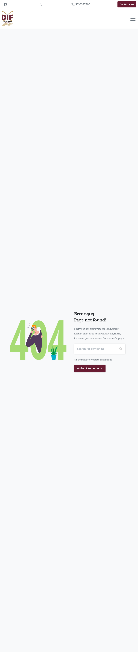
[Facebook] (5, 4)
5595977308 (82, 4)
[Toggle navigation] (133, 19)
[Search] (120, 349)
